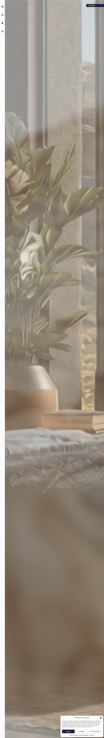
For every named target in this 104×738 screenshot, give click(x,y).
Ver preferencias (95, 731)
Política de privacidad (83, 735)
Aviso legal (91, 735)
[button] (101, 718)
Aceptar (68, 731)
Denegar (81, 731)
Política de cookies (73, 735)
